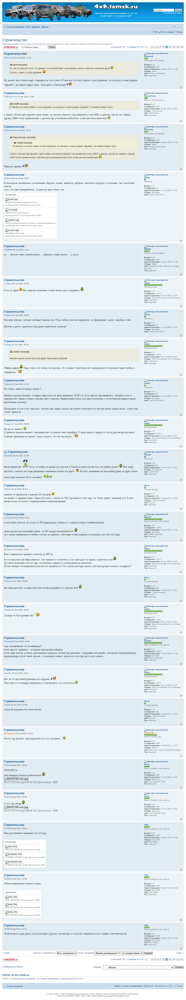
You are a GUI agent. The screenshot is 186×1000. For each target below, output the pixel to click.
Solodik (9, 456)
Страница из (135, 47)
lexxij (8, 765)
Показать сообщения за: (44, 953)
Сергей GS (11, 733)
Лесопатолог (11, 97)
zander (9, 178)
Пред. (7, 953)
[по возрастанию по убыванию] (137, 953)
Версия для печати (174, 26)
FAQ (156, 32)
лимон (9, 284)
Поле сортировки (86, 953)
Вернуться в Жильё (13, 967)
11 (174, 47)
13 (182, 47)
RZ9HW (9, 250)
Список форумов (16, 27)
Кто (28, 27)
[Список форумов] (48, 20)
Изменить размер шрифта (179, 26)
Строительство (14, 40)
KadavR (9, 518)
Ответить (6, 46)
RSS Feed (148, 986)
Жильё (45, 27)
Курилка (36, 27)
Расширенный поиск (172, 13)
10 (170, 47)
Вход (179, 32)
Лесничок (10, 58)
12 (178, 47)
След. (179, 953)
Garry (8, 489)
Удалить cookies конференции (128, 986)
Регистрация (167, 32)
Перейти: (97, 967)
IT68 (8, 828)
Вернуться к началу (181, 88)
